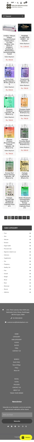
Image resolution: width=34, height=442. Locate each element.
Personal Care (7, 248)
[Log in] (21, 3)
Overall (6, 273)
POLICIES (16, 384)
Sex (5, 261)
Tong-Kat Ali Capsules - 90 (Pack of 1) (24, 80)
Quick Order (16, 362)
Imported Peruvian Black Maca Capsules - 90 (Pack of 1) (24, 142)
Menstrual (6, 286)
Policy (16, 368)
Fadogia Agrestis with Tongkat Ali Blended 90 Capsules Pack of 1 (9, 202)
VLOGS (16, 342)
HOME (16, 334)
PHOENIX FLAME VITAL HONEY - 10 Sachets (24, 38)
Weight (6, 276)
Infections (6, 255)
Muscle (6, 289)
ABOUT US (16, 390)
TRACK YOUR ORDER (16, 393)
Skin (5, 236)
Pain (5, 270)
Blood (5, 279)
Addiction (6, 292)
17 (24, 217)
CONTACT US (17, 351)
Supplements (7, 258)
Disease (6, 242)
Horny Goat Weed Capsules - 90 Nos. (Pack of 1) (9, 81)
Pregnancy (7, 264)
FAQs (16, 348)
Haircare (6, 239)
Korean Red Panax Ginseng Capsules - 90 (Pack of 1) (9, 175)
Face (5, 233)
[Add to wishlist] (12, 21)
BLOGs (17, 379)
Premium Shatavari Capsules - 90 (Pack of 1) (9, 112)
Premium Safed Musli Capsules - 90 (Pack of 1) (24, 111)
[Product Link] (9, 21)
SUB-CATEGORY (17, 339)
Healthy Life (7, 267)
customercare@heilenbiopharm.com (17, 322)
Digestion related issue (10, 252)
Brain (5, 283)
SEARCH (16, 359)
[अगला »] (28, 217)
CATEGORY (16, 336)
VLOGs (17, 381)
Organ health (7, 245)
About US (16, 370)
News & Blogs (16, 365)
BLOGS (16, 345)
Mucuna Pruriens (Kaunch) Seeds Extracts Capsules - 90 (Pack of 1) (9, 144)
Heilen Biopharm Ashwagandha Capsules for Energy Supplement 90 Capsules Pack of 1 (24, 203)
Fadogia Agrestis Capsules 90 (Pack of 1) (24, 175)
